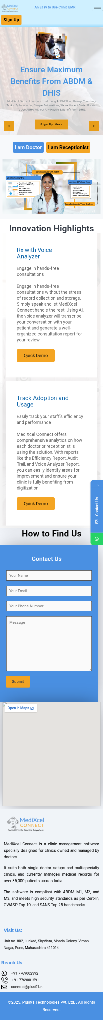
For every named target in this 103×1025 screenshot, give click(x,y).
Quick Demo (36, 355)
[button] (9, 126)
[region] (51, 80)
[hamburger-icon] (97, 7)
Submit (18, 681)
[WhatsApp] (96, 539)
